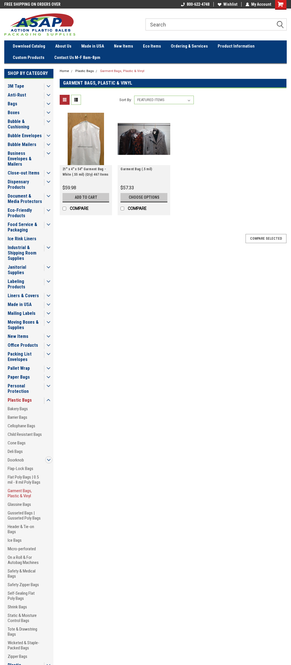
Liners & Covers (23, 295)
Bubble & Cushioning (18, 124)
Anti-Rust (17, 95)
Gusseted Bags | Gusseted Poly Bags (24, 515)
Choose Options (144, 197)
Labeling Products (16, 284)
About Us (63, 46)
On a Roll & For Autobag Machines (23, 560)
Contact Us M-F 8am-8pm (77, 57)
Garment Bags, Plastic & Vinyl (20, 493)
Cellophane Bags (21, 425)
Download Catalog (29, 46)
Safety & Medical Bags (22, 573)
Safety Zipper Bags (23, 584)
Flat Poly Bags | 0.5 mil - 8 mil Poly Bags (24, 480)
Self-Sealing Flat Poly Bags (21, 596)
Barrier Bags (17, 417)
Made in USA (92, 46)
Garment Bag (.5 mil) (136, 169)
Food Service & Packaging (22, 227)
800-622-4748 (198, 4)
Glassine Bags (19, 504)
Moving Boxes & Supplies (23, 324)
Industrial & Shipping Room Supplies (22, 253)
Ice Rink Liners (22, 238)
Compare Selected (266, 239)
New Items (123, 46)
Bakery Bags (18, 408)
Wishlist (230, 4)
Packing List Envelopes (20, 356)
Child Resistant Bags (25, 434)
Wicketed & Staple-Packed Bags (23, 645)
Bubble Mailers (22, 144)
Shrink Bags (17, 606)
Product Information (236, 46)
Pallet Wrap (19, 368)
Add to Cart (86, 197)
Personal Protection (18, 388)
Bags (12, 103)
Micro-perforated (22, 548)
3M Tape (16, 86)
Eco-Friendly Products (20, 213)
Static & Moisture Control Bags (22, 618)
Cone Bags (17, 443)
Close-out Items (24, 173)
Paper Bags (19, 377)
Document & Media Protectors (25, 198)
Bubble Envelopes (25, 135)
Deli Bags (15, 451)
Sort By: (125, 100)
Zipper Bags (17, 656)
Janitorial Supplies (17, 269)
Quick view (85, 161)
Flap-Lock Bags (20, 468)
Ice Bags (15, 540)
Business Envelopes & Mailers (20, 159)
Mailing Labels (22, 313)
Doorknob (16, 460)
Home (64, 71)
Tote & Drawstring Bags (22, 632)
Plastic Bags (20, 400)
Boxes (14, 112)
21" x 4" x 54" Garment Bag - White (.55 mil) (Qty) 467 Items (86, 171)
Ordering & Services (189, 46)
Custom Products (28, 57)
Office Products (23, 345)
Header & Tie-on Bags (21, 529)
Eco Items (152, 46)
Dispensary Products (18, 184)
